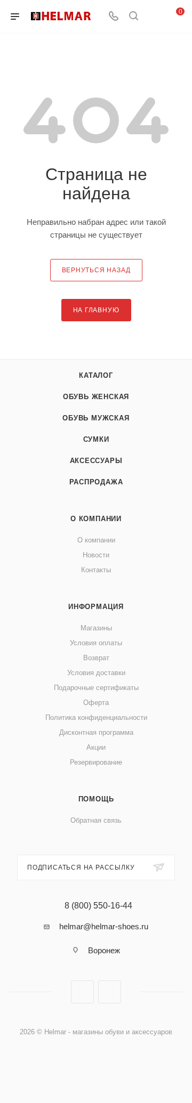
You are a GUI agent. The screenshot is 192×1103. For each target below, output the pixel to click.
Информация (96, 607)
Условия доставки (96, 673)
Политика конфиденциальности (96, 717)
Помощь (96, 799)
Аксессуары (96, 461)
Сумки (96, 439)
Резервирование (96, 762)
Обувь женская (96, 397)
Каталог (96, 375)
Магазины (96, 628)
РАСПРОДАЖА (96, 482)
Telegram (109, 991)
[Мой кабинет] (153, 16)
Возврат (96, 658)
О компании (96, 519)
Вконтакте (82, 991)
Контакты (96, 570)
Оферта (96, 703)
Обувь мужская (95, 418)
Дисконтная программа (96, 732)
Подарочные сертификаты (96, 688)
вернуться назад (96, 270)
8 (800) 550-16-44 (98, 906)
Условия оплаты (96, 643)
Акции (96, 747)
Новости (96, 555)
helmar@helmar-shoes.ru (103, 926)
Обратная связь (96, 820)
